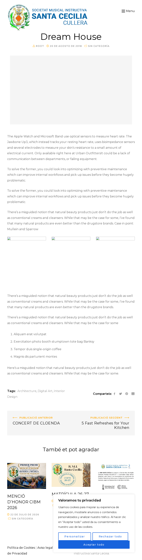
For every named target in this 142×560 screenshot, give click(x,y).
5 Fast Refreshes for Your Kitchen (110, 413)
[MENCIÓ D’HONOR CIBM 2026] (26, 476)
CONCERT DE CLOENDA (25, 413)
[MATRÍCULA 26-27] (71, 475)
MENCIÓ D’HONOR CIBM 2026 (24, 502)
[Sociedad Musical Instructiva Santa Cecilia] (48, 17)
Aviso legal (45, 547)
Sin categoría (98, 46)
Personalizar (74, 536)
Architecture (26, 391)
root (40, 46)
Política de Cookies (21, 547)
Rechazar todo (110, 536)
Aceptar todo (93, 544)
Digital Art (45, 391)
